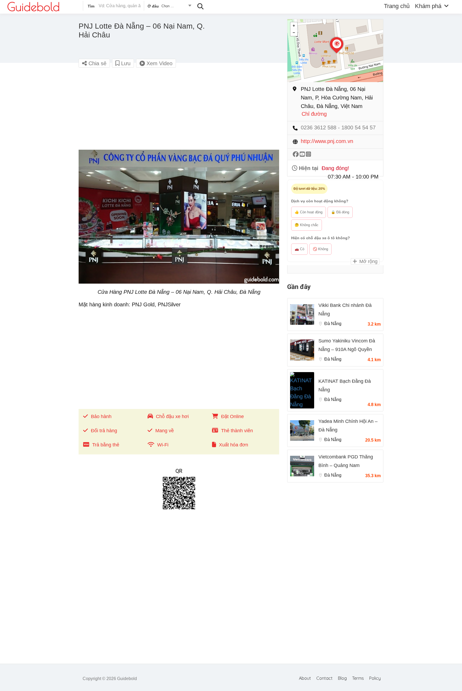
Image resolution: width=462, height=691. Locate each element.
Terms (358, 678)
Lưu (125, 63)
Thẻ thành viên (237, 430)
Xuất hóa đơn (233, 444)
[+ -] (335, 50)
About (305, 678)
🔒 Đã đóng (340, 212)
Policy (375, 678)
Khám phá (428, 6)
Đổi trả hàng (104, 430)
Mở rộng (368, 261)
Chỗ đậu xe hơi (172, 416)
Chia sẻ (96, 63)
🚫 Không (320, 249)
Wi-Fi (162, 444)
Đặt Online (232, 416)
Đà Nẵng (332, 323)
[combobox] (169, 7)
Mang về (164, 430)
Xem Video (158, 63)
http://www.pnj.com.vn (327, 141)
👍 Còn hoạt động (308, 212)
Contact (324, 678)
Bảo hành (101, 416)
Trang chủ (397, 6)
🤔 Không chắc (306, 225)
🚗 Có (299, 249)
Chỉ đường (314, 114)
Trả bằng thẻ (105, 444)
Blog (342, 678)
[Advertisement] (179, 111)
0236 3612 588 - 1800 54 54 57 (338, 127)
